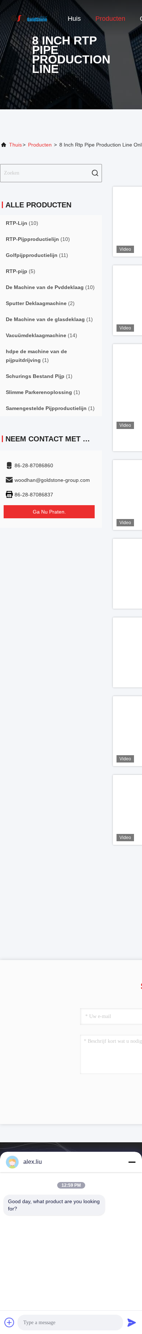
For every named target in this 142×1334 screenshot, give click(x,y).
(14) (41, 335)
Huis (74, 18)
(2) (40, 303)
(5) (20, 271)
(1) (49, 319)
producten (40, 145)
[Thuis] (29, 18)
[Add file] (9, 1322)
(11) (37, 255)
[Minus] (131, 1162)
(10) (22, 223)
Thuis (15, 145)
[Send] (132, 1322)
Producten (110, 18)
